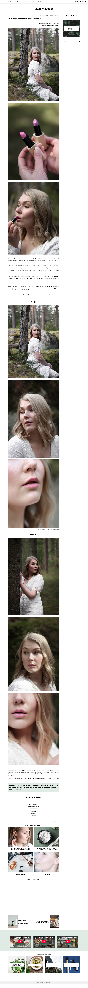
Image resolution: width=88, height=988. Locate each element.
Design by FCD (48, 982)
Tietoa (10, 1)
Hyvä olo (39, 1)
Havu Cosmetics (23, 258)
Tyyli (25, 1)
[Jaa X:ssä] (54, 821)
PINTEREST (33, 813)
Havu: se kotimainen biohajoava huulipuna (24, 283)
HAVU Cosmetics (12, 821)
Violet (9, 278)
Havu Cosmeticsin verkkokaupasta (33, 778)
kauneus (24, 821)
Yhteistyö (40, 821)
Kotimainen (30, 821)
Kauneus (17, 1)
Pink (57, 276)
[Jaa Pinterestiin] (59, 821)
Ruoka (31, 1)
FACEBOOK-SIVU (33, 808)
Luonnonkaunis (44, 8)
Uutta (3, 1)
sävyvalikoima (11, 267)
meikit (35, 821)
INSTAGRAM (33, 811)
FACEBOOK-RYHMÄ (33, 809)
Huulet (19, 821)
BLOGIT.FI (34, 815)
